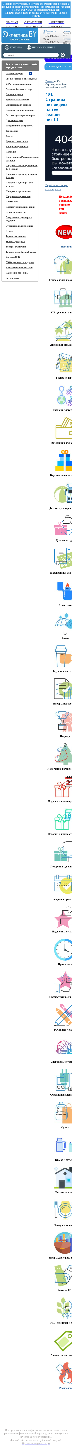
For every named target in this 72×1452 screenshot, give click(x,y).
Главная (49, 81)
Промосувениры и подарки (20, 206)
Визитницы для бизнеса (18, 104)
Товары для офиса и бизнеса (21, 251)
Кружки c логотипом (17, 141)
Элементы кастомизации (19, 267)
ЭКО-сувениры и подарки (20, 262)
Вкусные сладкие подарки (20, 110)
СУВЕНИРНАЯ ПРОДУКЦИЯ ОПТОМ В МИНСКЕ (57, 1401)
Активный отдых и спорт (19, 89)
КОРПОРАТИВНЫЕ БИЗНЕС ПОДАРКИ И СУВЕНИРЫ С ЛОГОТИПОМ (16, 1402)
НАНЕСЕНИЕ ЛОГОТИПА (34, 1398)
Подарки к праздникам (18, 191)
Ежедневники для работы (19, 125)
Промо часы (12, 201)
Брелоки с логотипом (17, 99)
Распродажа (12, 278)
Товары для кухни (16, 246)
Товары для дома (15, 241)
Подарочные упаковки (18, 196)
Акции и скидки (14, 73)
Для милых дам (14, 120)
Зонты (9, 136)
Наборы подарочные (17, 146)
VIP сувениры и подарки (19, 83)
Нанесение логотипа (17, 272)
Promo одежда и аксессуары (21, 78)
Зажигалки (12, 130)
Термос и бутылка (16, 236)
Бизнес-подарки (14, 94)
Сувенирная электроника (19, 225)
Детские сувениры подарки (20, 115)
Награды (11, 151)
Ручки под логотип (16, 212)
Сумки (9, 231)
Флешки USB (13, 257)
